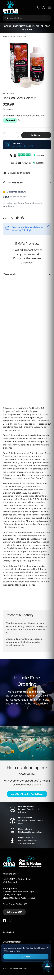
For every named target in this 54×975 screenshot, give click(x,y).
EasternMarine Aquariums (18, 968)
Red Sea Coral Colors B (18, 36)
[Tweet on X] (11, 218)
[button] (43, 8)
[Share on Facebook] (17, 218)
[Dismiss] (47, 947)
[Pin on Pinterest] (22, 218)
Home (5, 36)
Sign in (6, 196)
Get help (26, 956)
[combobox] (27, 18)
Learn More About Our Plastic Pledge (27, 794)
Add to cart (36, 135)
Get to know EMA (14, 912)
